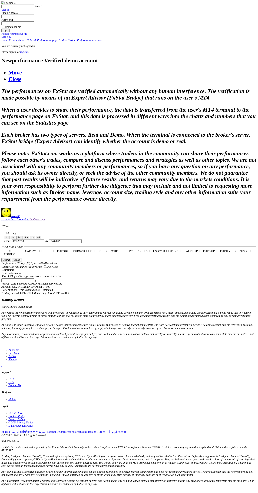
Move (15, 72)
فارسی (15, 431)
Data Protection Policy (20, 425)
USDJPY (9, 254)
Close (14, 79)
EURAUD (209, 251)
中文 (108, 431)
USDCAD (159, 251)
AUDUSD (192, 251)
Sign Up (6, 36)
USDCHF (175, 251)
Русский (122, 431)
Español (51, 431)
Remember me (13, 26)
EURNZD (79, 251)
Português (81, 431)
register (24, 51)
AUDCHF (14, 251)
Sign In (5, 9)
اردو (114, 431)
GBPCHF (112, 251)
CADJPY (30, 251)
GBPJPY (128, 251)
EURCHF (46, 251)
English (5, 431)
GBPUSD (241, 251)
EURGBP (62, 251)
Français (71, 431)
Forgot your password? (14, 33)
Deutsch (61, 431)
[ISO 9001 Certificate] (1, 365)
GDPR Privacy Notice (20, 422)
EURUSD (95, 251)
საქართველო (28, 431)
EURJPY (225, 251)
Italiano (92, 431)
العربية (42, 431)
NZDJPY (143, 251)
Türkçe (101, 431)
